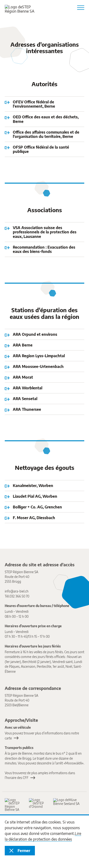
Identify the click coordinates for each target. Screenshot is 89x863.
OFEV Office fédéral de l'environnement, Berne (34, 104)
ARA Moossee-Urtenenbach (38, 366)
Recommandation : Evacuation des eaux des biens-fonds (44, 249)
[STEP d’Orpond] (38, 803)
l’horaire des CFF (16, 778)
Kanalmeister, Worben (33, 485)
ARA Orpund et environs (35, 334)
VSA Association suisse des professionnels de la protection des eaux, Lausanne (44, 232)
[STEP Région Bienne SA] (14, 804)
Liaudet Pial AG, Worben (35, 496)
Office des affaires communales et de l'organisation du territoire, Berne (46, 134)
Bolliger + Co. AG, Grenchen (37, 507)
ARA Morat (23, 377)
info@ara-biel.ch (16, 591)
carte (8, 738)
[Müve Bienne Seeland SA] (66, 801)
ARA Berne (23, 345)
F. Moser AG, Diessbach (34, 518)
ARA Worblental (27, 388)
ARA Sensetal (25, 398)
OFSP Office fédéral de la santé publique (41, 149)
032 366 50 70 (19, 596)
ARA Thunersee (27, 409)
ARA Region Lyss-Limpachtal (39, 356)
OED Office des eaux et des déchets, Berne (46, 119)
